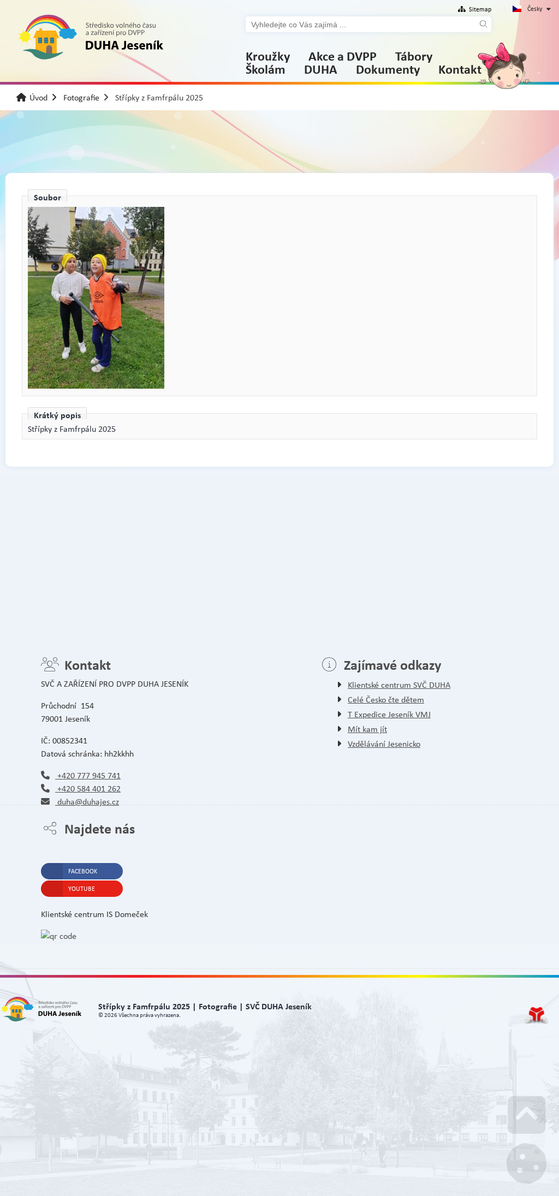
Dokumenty (388, 68)
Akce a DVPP (342, 55)
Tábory (413, 55)
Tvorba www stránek (536, 1015)
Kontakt (459, 68)
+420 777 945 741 (88, 775)
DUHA (320, 68)
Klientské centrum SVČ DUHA (399, 685)
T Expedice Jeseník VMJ (389, 714)
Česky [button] (534, 8)
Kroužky (268, 55)
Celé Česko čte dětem (386, 699)
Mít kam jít (367, 729)
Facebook (82, 871)
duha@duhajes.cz (87, 801)
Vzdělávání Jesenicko (384, 743)
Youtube (81, 888)
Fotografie (81, 97)
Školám (266, 68)
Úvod (90, 37)
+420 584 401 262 (88, 788)
